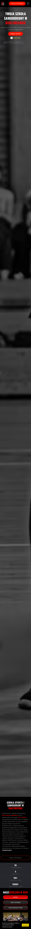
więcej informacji (15, 857)
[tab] (15, 897)
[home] (4, 3)
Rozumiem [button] (25, 925)
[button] (28, 3)
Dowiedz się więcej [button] (7, 926)
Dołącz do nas (15, 33)
